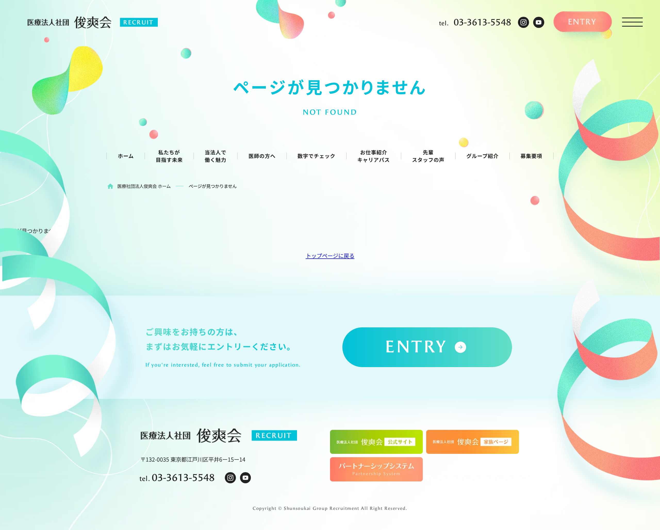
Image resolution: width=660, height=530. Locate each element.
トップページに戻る (330, 255)
